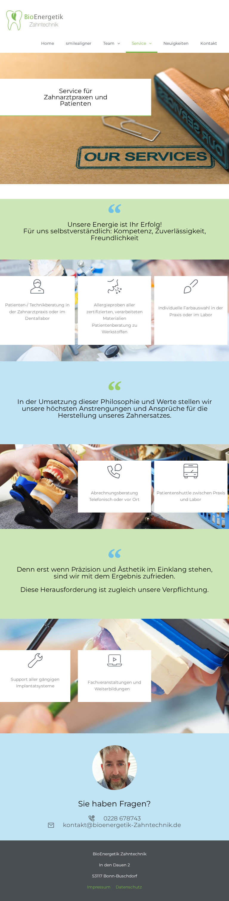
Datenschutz (129, 887)
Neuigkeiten (175, 43)
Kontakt (208, 43)
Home (47, 43)
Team (108, 43)
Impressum (99, 887)
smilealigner (78, 43)
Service (139, 43)
